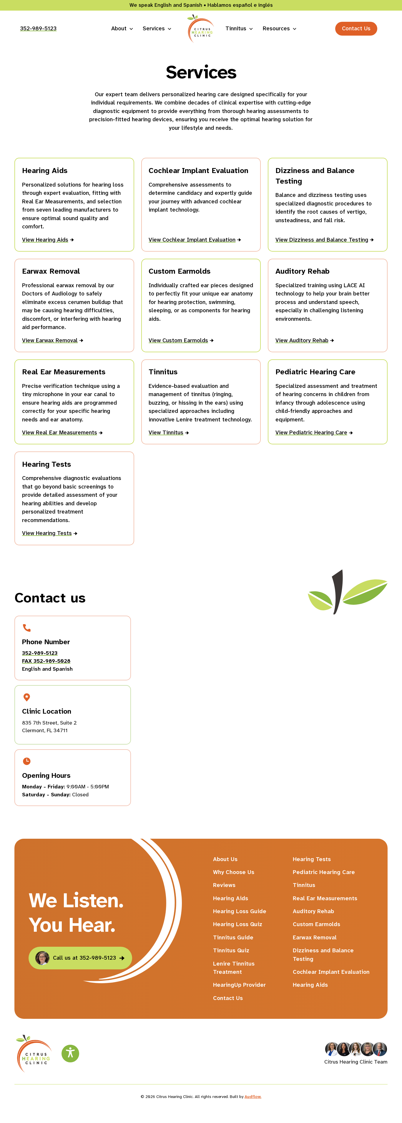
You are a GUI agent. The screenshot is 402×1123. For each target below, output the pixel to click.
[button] (122, 28)
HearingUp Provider (239, 985)
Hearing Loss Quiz (237, 924)
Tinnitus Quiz (231, 950)
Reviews (224, 885)
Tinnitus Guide (233, 937)
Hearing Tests (312, 859)
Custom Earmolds (316, 924)
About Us (225, 859)
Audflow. (253, 1096)
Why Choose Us (233, 872)
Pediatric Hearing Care (324, 872)
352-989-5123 (38, 28)
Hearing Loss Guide (239, 911)
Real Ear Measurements (325, 898)
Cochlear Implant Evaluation (331, 972)
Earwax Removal (315, 937)
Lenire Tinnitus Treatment (234, 968)
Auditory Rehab (313, 911)
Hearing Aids (230, 898)
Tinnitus (304, 885)
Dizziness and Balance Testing (323, 955)
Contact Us (356, 28)
